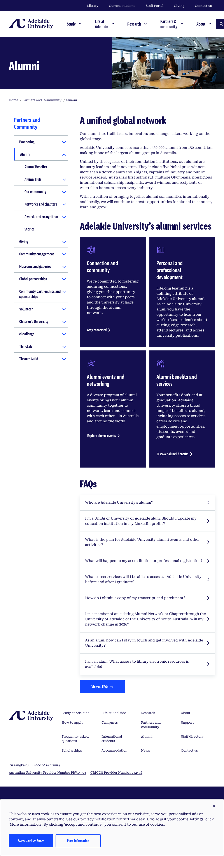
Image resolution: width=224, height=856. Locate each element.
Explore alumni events (101, 435)
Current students (122, 5)
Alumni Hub (32, 179)
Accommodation (114, 750)
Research (148, 713)
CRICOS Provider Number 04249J (116, 772)
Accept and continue (31, 840)
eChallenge (26, 334)
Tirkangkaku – (34, 765)
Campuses (110, 722)
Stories (29, 229)
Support (187, 722)
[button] (214, 806)
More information (78, 840)
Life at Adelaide (114, 713)
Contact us (203, 5)
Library (92, 5)
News (145, 750)
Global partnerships (33, 279)
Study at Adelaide (75, 713)
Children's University (34, 321)
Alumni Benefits (35, 167)
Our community (35, 191)
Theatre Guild (28, 359)
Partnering (27, 142)
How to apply (72, 722)
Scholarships (72, 750)
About (185, 713)
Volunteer (26, 309)
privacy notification (98, 819)
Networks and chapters (40, 204)
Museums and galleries (35, 266)
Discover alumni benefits (172, 453)
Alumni (25, 154)
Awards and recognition (41, 216)
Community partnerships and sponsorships (40, 293)
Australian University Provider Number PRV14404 (47, 772)
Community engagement (36, 254)
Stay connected (97, 329)
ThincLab (25, 346)
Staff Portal (154, 5)
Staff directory (192, 736)
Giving (179, 5)
